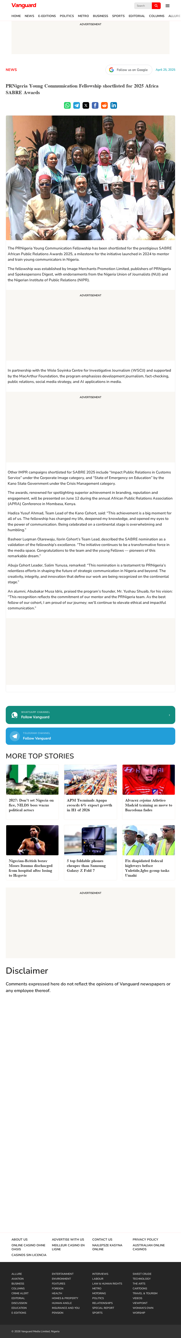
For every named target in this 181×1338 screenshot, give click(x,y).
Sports (118, 16)
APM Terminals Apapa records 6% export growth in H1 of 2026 (89, 804)
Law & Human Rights (107, 1283)
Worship (139, 1313)
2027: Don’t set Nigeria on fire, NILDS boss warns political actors (31, 804)
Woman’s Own (143, 1308)
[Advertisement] (90, 326)
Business (100, 16)
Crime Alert (19, 1293)
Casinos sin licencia (28, 1255)
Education (19, 1308)
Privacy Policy (145, 1240)
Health (57, 1293)
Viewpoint (140, 1303)
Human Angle (62, 1303)
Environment (61, 1279)
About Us (19, 1240)
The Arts (139, 1283)
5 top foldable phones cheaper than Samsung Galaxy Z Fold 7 (86, 865)
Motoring (99, 1293)
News (29, 16)
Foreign (57, 1288)
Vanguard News (23, 5)
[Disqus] (90, 1061)
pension (57, 1313)
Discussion (19, 1303)
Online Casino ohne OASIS (28, 1247)
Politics (67, 16)
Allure (174, 16)
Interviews (100, 1274)
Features (58, 1283)
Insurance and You (66, 1308)
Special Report (103, 1308)
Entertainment (63, 1274)
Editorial (137, 16)
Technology (142, 1279)
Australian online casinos (149, 1247)
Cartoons (140, 1288)
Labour (97, 1279)
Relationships (102, 1303)
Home (16, 16)
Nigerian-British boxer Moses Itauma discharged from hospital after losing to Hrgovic (31, 867)
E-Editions (47, 16)
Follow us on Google (132, 70)
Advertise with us (68, 1240)
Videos (137, 1298)
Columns (156, 16)
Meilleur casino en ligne (68, 1247)
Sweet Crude (142, 1274)
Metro (83, 16)
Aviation (17, 1279)
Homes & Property (65, 1298)
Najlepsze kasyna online (107, 1247)
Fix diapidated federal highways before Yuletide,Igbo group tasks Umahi (147, 867)
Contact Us (102, 1240)
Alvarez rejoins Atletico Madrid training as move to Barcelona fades (148, 804)
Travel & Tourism (145, 1293)
